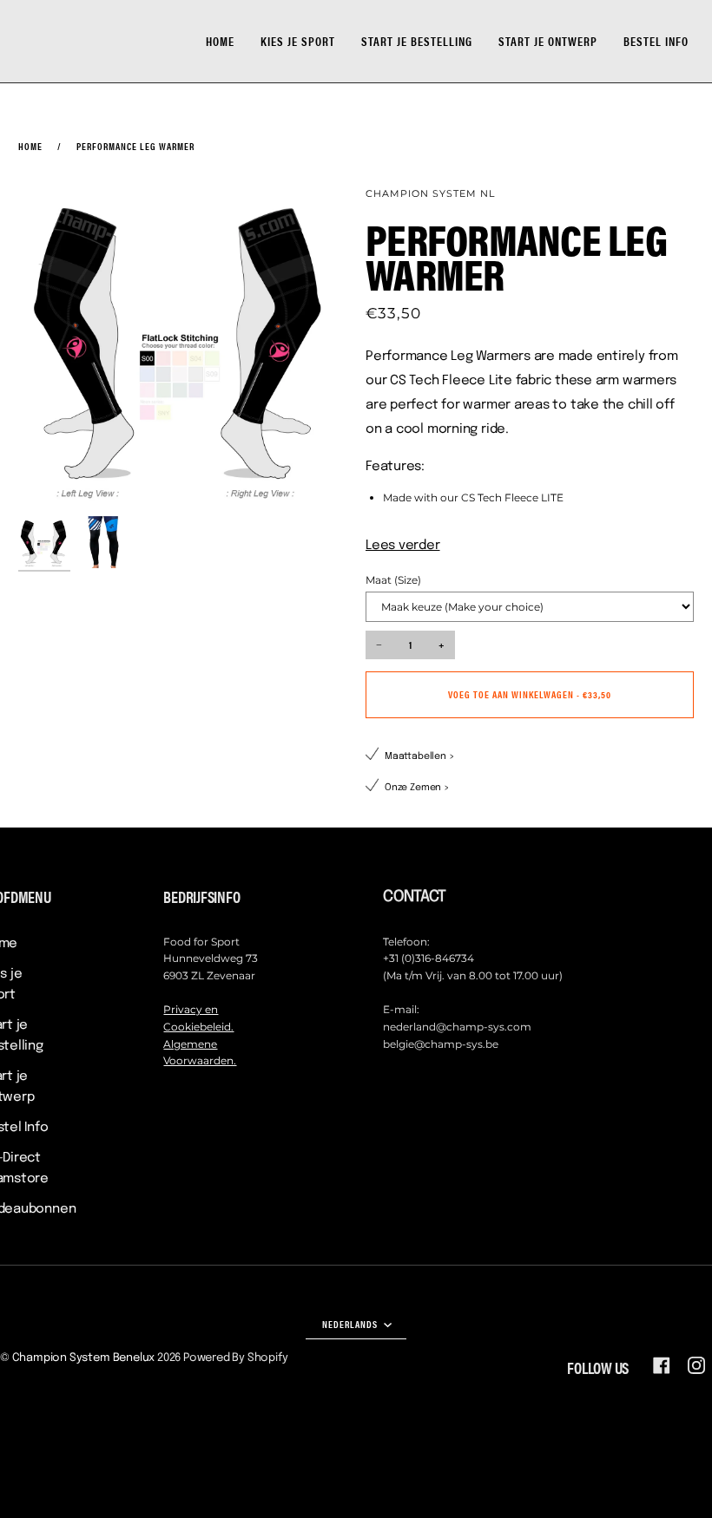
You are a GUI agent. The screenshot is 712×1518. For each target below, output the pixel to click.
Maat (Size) (393, 579)
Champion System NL (430, 193)
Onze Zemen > (417, 787)
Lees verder (403, 546)
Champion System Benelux (83, 1358)
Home (30, 146)
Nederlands (351, 1324)
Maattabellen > (420, 756)
